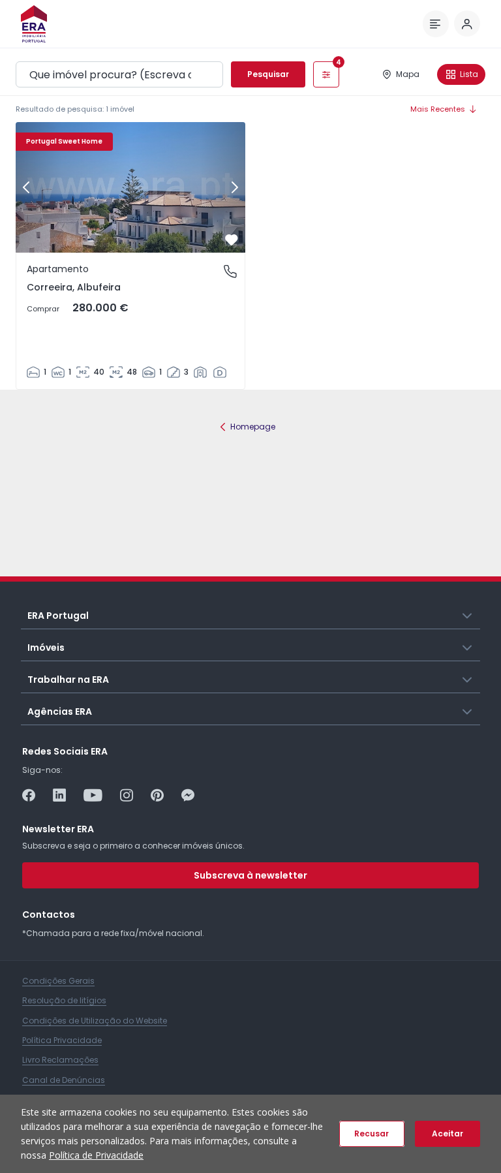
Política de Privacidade (96, 1155)
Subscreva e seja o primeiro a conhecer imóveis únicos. (133, 845)
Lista (469, 74)
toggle (467, 614)
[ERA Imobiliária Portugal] (34, 23)
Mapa (407, 74)
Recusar (371, 1133)
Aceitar (447, 1133)
